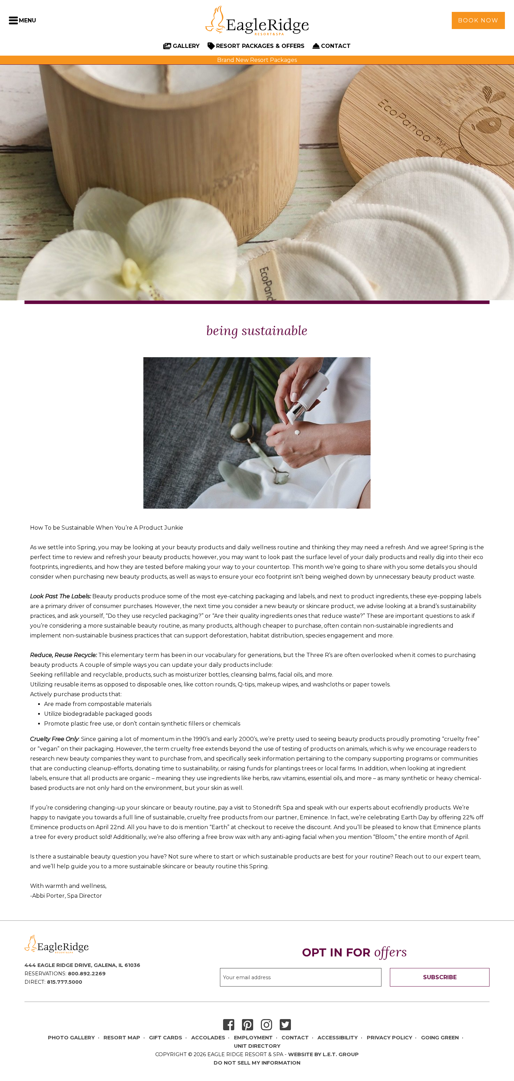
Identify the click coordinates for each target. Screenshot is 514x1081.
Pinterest (247, 1025)
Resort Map (121, 1037)
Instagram (266, 1025)
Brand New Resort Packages (257, 60)
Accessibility (337, 1037)
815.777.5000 (64, 982)
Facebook (228, 1025)
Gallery (186, 46)
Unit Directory (257, 1046)
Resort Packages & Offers (260, 46)
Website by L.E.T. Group (323, 1054)
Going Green (440, 1037)
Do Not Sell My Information (257, 1063)
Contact (336, 46)
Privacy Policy (389, 1037)
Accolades (208, 1037)
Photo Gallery (71, 1037)
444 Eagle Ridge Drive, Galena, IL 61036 (82, 965)
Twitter (285, 1025)
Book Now (478, 20)
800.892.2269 (87, 973)
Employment (253, 1037)
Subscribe (440, 977)
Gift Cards (165, 1037)
